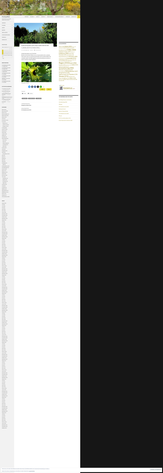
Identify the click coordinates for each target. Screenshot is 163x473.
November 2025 (4, 215)
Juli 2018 (3, 343)
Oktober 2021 (4, 290)
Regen (64, 63)
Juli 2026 (3, 204)
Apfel (68, 46)
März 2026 (4, 210)
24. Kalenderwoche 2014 (64, 106)
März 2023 (4, 264)
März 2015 (4, 405)
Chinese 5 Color (65, 51)
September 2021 (4, 291)
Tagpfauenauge (64, 74)
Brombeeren (63, 50)
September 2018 (4, 340)
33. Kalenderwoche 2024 (64, 113)
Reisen (3, 156)
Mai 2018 (3, 346)
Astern (74, 46)
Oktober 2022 (4, 271)
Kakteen (3, 135)
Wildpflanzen (4, 192)
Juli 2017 (3, 362)
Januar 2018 (4, 353)
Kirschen (73, 56)
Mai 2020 (3, 316)
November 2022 (4, 270)
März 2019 (4, 333)
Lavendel (71, 58)
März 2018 (4, 349)
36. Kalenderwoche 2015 (26, 109)
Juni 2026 (3, 206)
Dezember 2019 (4, 320)
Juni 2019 (3, 328)
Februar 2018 (4, 351)
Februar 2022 (4, 284)
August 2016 (4, 379)
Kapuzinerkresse (64, 56)
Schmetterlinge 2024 (63, 102)
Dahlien (72, 51)
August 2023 (4, 256)
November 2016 (4, 374)
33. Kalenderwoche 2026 (6, 65)
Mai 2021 (3, 297)
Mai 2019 (3, 330)
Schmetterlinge (4, 167)
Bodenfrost (4, 123)
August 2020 (4, 311)
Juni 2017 (3, 363)
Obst (3, 152)
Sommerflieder (62, 71)
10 (2, 52)
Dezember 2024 (4, 232)
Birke (66, 47)
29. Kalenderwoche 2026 (6, 75)
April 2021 (3, 299)
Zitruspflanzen (5, 153)
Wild (3, 164)
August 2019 (4, 325)
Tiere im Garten (50, 16)
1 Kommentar (38, 50)
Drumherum (4, 120)
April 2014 (3, 418)
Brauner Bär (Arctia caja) (6, 91)
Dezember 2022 (4, 268)
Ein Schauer (4, 101)
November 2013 (4, 426)
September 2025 (4, 218)
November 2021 (4, 288)
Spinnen (3, 170)
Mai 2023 (3, 261)
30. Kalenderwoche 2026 (6, 73)
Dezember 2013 (4, 424)
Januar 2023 (4, 267)
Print (42, 89)
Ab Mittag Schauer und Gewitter (65, 99)
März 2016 (4, 386)
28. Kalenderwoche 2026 (6, 81)
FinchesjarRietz (6, 16)
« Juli (3, 58)
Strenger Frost (5, 126)
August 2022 (4, 275)
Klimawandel (4, 138)
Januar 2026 (4, 212)
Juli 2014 (3, 414)
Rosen (73, 63)
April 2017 (3, 366)
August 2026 (4, 203)
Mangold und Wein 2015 (26, 104)
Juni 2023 (3, 259)
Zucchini (61, 80)
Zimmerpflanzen (4, 196)
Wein (73, 78)
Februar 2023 (4, 265)
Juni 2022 (3, 278)
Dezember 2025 (4, 213)
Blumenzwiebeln (5, 114)
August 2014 (4, 412)
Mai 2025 (3, 224)
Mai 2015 (3, 401)
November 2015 (4, 392)
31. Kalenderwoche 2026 (6, 70)
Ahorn (61, 46)
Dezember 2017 (4, 354)
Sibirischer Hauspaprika (66, 69)
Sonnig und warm (62, 108)
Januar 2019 (4, 334)
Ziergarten (3, 195)
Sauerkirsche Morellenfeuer (64, 66)
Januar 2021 (4, 304)
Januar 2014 (4, 423)
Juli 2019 (3, 327)
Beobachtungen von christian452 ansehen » (68, 88)
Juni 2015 (3, 400)
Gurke (71, 53)
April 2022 (3, 281)
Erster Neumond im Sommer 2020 (65, 120)
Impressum (68, 16)
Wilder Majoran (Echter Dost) (70, 79)
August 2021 (4, 293)
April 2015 (3, 403)
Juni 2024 (3, 241)
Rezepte (3, 158)
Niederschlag (5, 143)
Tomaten (3, 184)
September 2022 (4, 273)
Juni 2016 (3, 382)
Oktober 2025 (4, 216)
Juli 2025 (3, 221)
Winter (3, 193)
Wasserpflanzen (4, 190)
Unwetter (44, 45)
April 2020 (3, 317)
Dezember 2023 (4, 250)
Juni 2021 (3, 296)
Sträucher (3, 175)
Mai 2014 (3, 417)
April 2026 (3, 209)
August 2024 (4, 238)
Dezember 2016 (4, 372)
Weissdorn (61, 79)
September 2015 (4, 395)
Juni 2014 (3, 415)
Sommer (40, 45)
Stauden (3, 173)
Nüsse (3, 149)
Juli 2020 (3, 313)
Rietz (3, 159)
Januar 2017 (4, 371)
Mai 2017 (3, 365)
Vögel (3, 182)
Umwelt (3, 185)
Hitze (3, 141)
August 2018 (4, 342)
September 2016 (4, 377)
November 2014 (4, 408)
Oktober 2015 (4, 394)
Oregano (74, 59)
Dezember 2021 (4, 287)
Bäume (3, 109)
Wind (47, 45)
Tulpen (61, 78)
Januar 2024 (4, 249)
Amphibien (4, 178)
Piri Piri (65, 61)
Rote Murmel (69, 64)
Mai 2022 (3, 279)
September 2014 (4, 411)
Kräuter (3, 147)
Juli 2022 (3, 276)
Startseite (26, 16)
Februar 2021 (4, 302)
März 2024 (4, 245)
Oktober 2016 (4, 375)
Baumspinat (24, 98)
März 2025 (4, 227)
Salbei (75, 65)
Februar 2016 (4, 388)
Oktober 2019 (4, 322)
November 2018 (4, 337)
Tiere (3, 176)
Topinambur (38, 98)
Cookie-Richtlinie (32, 471)
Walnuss (66, 78)
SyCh (32, 50)
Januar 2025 (4, 230)
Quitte (70, 61)
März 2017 (4, 368)
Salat (3, 161)
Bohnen (3, 117)
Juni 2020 (3, 314)
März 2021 (4, 301)
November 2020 (4, 307)
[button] (29, 87)
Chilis (71, 50)
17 (2, 53)
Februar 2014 (4, 421)
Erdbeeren (63, 53)
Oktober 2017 (4, 357)
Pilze (3, 155)
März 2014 (4, 420)
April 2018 (3, 348)
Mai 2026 (3, 207)
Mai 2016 (3, 383)
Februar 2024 (4, 247)
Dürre (4, 140)
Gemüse (36, 45)
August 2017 (4, 360)
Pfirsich (61, 61)
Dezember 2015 (4, 391)
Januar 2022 (4, 285)
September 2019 (4, 323)
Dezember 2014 (4, 406)
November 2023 (4, 252)
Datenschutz (73, 16)
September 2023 (4, 255)
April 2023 (3, 262)
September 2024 (4, 236)
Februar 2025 (4, 229)
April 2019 (3, 331)
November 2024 (4, 233)
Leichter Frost (5, 124)
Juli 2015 (3, 398)
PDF (49, 89)
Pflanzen (32, 16)
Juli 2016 (3, 380)
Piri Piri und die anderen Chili (65, 118)
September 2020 (4, 310)
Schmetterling (66, 68)
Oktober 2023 (4, 253)
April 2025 (3, 226)
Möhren (69, 59)
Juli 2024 (3, 239)
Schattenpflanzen (5, 166)
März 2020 (4, 319)
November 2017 (4, 356)
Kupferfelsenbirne (62, 58)
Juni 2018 (3, 345)
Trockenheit (5, 144)
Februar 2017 (4, 369)
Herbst (3, 132)
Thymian (73, 74)
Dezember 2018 (4, 336)
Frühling (3, 127)
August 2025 (4, 219)
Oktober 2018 (4, 339)
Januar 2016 (4, 389)
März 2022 (4, 282)
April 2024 (3, 244)
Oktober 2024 (4, 235)
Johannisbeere (70, 55)
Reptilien (4, 179)
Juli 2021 (3, 294)
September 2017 (4, 359)
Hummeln (62, 55)
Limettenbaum (63, 59)
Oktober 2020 (4, 308)
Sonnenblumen (32, 98)
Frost (3, 121)
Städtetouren (4, 172)
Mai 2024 (3, 242)
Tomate (63, 76)
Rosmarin (62, 64)
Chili (2, 118)
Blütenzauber (28, 45)
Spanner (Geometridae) (63, 111)
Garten (37, 16)
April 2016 (3, 385)
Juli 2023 (3, 258)
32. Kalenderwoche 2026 (6, 67)
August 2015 (4, 397)
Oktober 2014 (4, 409)
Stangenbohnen (64, 72)
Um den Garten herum (59, 16)
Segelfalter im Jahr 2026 (6, 78)
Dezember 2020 (4, 305)
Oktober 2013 (4, 427)
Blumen (23, 45)
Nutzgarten (4, 150)
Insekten (43, 16)
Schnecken (4, 181)
